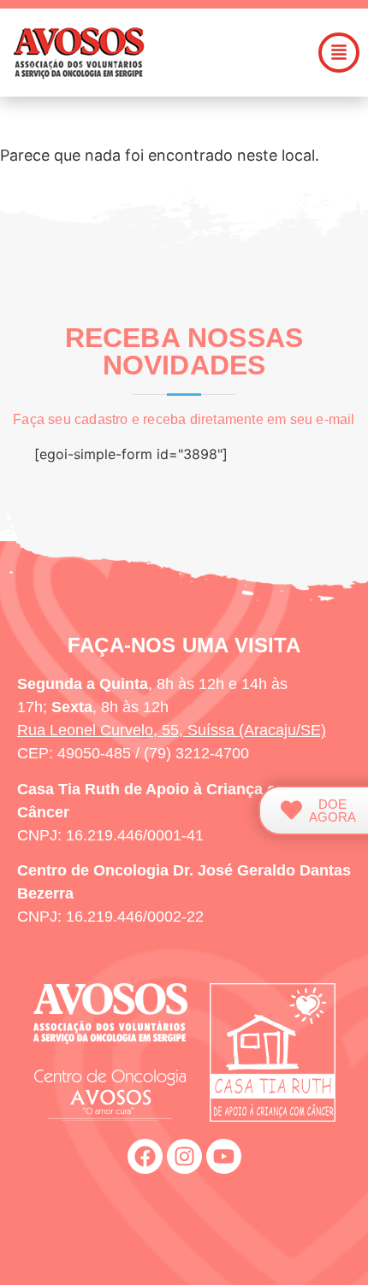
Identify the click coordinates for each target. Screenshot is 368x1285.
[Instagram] (184, 1156)
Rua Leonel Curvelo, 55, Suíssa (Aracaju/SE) (171, 730)
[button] (338, 52)
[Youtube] (223, 1156)
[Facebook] (145, 1156)
